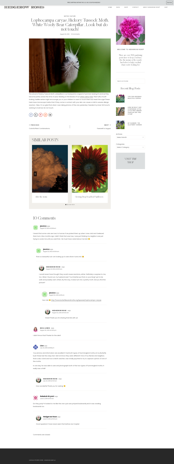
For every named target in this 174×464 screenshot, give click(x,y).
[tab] (65, 204)
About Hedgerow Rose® (151, 7)
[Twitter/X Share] (36, 115)
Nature (73, 16)
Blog (118, 7)
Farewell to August (104, 126)
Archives (119, 134)
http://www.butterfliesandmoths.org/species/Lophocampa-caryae (76, 300)
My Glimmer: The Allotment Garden (135, 124)
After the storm (41, 197)
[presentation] (50, 168)
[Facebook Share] (31, 115)
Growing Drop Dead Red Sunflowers (89, 197)
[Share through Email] (50, 115)
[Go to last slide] (35, 173)
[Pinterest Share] (40, 115)
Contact (135, 7)
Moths (66, 16)
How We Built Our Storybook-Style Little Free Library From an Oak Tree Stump (135, 110)
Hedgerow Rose (53, 267)
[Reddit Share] (45, 115)
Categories (120, 144)
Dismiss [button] (169, 3)
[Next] (104, 173)
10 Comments (75, 34)
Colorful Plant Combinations (39, 126)
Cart (166, 7)
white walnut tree (86, 97)
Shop (126, 7)
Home (110, 7)
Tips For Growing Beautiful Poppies (134, 97)
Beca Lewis (45, 328)
